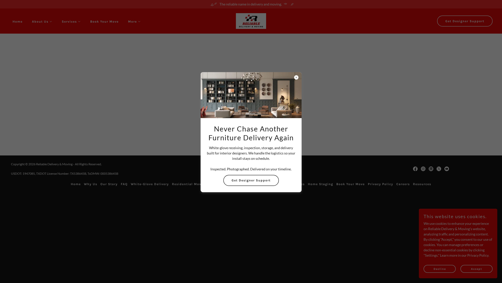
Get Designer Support (251, 180)
